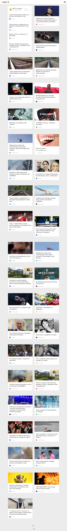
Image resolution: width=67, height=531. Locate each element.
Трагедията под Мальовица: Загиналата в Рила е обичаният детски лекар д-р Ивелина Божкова (20, 281)
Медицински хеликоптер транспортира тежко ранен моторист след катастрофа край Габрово (19, 147)
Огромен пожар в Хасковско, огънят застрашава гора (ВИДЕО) (20, 385)
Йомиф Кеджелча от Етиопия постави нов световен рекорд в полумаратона (45, 97)
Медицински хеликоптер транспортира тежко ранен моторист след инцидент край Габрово (45, 255)
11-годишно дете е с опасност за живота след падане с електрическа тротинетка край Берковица (20, 512)
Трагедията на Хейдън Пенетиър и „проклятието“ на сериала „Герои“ (19, 436)
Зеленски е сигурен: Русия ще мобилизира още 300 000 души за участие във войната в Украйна (46, 20)
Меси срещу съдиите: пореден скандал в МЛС (45, 462)
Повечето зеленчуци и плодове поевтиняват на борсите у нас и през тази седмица (19, 486)
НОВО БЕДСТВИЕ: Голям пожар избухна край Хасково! (45, 487)
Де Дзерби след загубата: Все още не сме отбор (46, 282)
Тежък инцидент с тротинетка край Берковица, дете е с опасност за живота (47, 435)
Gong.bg (13, 38)
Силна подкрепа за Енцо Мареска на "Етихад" (46, 410)
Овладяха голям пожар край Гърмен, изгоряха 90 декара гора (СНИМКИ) (19, 174)
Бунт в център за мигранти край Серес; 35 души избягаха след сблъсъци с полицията (46, 230)
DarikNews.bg (14, 49)
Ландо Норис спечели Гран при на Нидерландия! (46, 46)
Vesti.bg (13, 19)
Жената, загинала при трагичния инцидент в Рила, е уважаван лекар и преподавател (19, 45)
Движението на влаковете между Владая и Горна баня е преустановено (46, 71)
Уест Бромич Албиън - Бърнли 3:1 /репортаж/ (20, 359)
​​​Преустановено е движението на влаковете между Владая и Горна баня (19, 26)
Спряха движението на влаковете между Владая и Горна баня (19, 72)
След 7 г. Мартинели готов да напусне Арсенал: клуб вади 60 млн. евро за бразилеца (20, 225)
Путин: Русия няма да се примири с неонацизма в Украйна (20, 334)
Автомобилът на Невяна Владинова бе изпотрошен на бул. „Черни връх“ (47, 174)
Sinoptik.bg (40, 312)
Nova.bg (13, 30)
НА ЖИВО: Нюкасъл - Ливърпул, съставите (45, 123)
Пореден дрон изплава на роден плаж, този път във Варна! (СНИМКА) (46, 199)
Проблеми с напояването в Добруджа (44, 308)
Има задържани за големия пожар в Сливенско (20, 308)
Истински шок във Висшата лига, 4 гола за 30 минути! (20, 257)
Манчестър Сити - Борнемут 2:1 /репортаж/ (18, 34)
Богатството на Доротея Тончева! (46, 335)
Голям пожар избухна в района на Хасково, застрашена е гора (19, 15)
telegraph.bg (40, 50)
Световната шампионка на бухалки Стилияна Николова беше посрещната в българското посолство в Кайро (20, 409)
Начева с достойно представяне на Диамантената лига (20, 98)
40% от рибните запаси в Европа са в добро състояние (46, 359)
